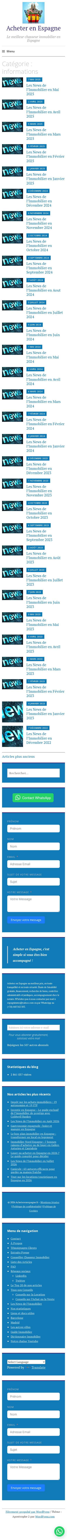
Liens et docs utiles (22, 1313)
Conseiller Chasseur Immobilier (30, 1257)
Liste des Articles (21, 1262)
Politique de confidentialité (27, 1206)
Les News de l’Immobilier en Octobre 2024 (39, 245)
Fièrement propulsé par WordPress (27, 1512)
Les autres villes (20, 1327)
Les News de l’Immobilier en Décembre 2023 (39, 468)
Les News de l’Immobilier (26, 1304)
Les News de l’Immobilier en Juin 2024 (43, 334)
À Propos (16, 1243)
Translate (38, 1367)
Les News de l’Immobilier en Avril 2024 (43, 379)
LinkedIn (20, 1276)
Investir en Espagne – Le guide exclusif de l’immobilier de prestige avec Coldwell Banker (35, 1113)
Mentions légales (50, 1202)
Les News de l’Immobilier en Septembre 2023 (39, 535)
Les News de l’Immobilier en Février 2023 (45, 691)
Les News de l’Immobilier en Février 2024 (45, 424)
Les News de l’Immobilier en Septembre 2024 (39, 268)
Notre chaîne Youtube (24, 1341)
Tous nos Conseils (22, 1290)
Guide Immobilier (21, 1332)
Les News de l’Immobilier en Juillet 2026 (32, 1162)
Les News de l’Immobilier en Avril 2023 (43, 646)
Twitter (20, 1280)
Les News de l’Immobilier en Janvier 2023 (45, 713)
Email (11, 856)
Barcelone (17, 1318)
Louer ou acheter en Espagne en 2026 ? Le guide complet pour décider (35, 1154)
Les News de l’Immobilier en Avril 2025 (43, 111)
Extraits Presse (20, 1252)
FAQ (13, 1266)
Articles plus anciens (18, 756)
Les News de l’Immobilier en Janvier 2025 (45, 178)
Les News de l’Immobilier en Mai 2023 (42, 624)
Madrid (15, 1322)
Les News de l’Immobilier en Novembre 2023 (39, 490)
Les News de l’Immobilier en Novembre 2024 (39, 223)
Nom (10, 839)
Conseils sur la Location (30, 1294)
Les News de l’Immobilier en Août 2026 (35, 1121)
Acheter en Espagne (33, 28)
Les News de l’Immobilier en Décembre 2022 (39, 738)
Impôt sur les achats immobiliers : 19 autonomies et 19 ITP (34, 1103)
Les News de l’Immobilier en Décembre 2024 (39, 201)
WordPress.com (45, 1516)
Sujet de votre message (24, 874)
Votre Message (18, 892)
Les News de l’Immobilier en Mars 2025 (43, 134)
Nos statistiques (21, 1308)
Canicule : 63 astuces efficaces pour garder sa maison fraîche (33, 1170)
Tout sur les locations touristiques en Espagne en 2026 (34, 1178)
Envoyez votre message (26, 920)
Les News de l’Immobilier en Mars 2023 (43, 669)
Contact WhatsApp (36, 797)
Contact (16, 1238)
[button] (59, 1531)
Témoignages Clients (24, 1248)
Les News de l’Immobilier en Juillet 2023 (44, 580)
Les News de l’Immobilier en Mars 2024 (43, 401)
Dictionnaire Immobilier (26, 1336)
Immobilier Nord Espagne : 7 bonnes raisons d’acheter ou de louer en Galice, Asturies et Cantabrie (35, 1145)
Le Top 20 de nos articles (26, 1285)
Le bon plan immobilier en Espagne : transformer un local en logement (33, 1135)
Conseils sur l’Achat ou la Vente (34, 1299)
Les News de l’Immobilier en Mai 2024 (42, 357)
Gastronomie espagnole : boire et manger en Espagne (31, 1127)
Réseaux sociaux (20, 1271)
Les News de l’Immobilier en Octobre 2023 (39, 513)
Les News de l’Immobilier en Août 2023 (43, 557)
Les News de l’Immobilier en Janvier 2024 (45, 446)
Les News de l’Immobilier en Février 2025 (45, 156)
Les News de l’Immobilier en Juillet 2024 (44, 312)
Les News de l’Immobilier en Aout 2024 (43, 290)
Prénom (13, 821)
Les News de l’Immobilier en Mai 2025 (42, 89)
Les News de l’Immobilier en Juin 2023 (43, 602)
